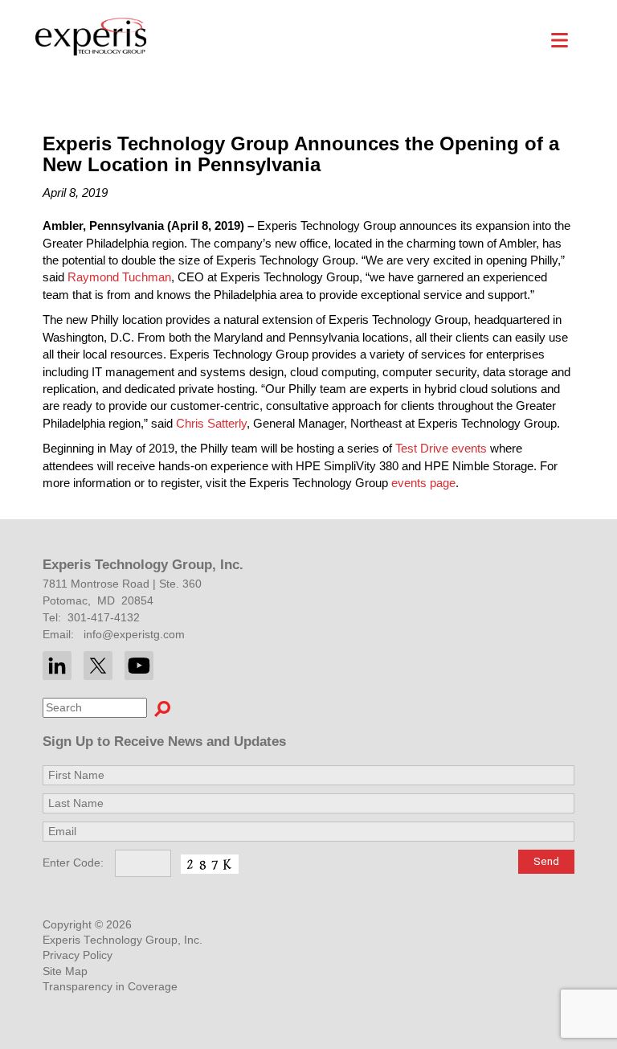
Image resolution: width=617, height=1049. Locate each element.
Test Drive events (441, 448)
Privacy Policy (77, 955)
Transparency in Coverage (110, 987)
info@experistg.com (134, 635)
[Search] (162, 708)
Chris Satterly (211, 423)
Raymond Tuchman (119, 277)
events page (423, 483)
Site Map (65, 971)
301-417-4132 (103, 618)
